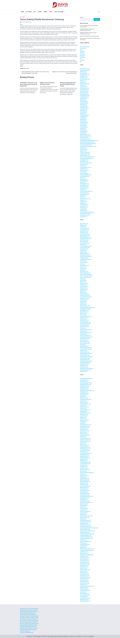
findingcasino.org (84, 489)
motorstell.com (83, 252)
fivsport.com (83, 182)
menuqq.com (23, 608)
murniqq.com (27, 623)
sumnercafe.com (84, 188)
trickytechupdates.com (85, 362)
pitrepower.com (83, 350)
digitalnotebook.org (84, 427)
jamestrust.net (83, 280)
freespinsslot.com (84, 433)
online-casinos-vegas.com (86, 356)
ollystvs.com (83, 474)
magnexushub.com (84, 89)
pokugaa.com (83, 592)
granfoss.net (83, 344)
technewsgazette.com (85, 295)
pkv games (26, 68)
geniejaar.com (83, 417)
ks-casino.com (83, 171)
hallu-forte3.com (84, 340)
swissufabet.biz (83, 106)
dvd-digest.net (83, 331)
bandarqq (82, 60)
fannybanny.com (84, 572)
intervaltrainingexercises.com (87, 548)
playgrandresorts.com (85, 595)
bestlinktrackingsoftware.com (87, 554)
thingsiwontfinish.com (85, 601)
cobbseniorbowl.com (85, 153)
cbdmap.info (83, 396)
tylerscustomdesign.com (86, 246)
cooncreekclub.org (84, 229)
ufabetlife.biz (83, 113)
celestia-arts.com (84, 232)
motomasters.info (84, 508)
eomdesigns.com (84, 503)
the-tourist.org (83, 266)
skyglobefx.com (84, 499)
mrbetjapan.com (84, 299)
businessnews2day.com (85, 520)
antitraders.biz (83, 147)
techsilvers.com (83, 179)
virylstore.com (83, 250)
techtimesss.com (84, 249)
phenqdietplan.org (84, 186)
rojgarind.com (83, 442)
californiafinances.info (85, 323)
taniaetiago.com (84, 207)
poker (81, 49)
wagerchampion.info (85, 495)
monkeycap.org (83, 262)
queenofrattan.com (84, 480)
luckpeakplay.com (84, 581)
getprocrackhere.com (85, 569)
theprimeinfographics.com (86, 536)
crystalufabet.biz (84, 127)
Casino (40, 11)
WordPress (91, 636)
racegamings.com (84, 589)
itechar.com (83, 80)
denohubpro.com (84, 483)
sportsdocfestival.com (85, 598)
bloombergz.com (84, 271)
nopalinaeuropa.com (85, 215)
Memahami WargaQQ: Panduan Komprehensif (89, 36)
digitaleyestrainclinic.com (86, 353)
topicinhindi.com (84, 381)
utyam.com (82, 197)
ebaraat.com (83, 85)
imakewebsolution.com (85, 403)
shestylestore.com (84, 599)
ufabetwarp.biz (83, 98)
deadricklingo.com (84, 497)
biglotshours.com (84, 92)
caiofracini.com (83, 465)
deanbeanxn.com (84, 397)
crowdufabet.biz (84, 131)
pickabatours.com (84, 388)
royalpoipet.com (84, 551)
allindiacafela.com (84, 346)
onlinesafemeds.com (85, 95)
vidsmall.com (83, 518)
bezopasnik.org (83, 313)
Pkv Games (29, 11)
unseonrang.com (84, 468)
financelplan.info (84, 391)
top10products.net (84, 387)
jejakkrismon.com (84, 289)
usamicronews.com (84, 583)
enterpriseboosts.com (85, 272)
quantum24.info (83, 512)
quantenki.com (83, 514)
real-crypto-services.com (86, 162)
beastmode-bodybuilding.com (87, 390)
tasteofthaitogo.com (84, 310)
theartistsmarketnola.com (86, 332)
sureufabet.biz (83, 121)
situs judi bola (28, 622)
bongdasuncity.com (84, 430)
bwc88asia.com (84, 168)
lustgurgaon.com (84, 415)
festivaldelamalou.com (85, 237)
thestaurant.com (84, 553)
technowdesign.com (85, 155)
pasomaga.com (83, 210)
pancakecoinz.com (84, 406)
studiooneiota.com (84, 487)
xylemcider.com (84, 206)
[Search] (99, 12)
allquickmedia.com (84, 293)
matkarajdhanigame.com (86, 399)
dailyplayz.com (83, 568)
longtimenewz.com (84, 578)
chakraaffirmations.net (85, 412)
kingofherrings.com (84, 298)
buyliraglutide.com (84, 94)
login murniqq (30, 625)
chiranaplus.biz (83, 334)
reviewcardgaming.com (85, 526)
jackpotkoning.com (84, 575)
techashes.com (83, 71)
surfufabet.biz (83, 118)
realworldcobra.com (85, 490)
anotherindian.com (84, 204)
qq (80, 61)
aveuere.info (83, 436)
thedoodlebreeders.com (85, 174)
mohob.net (82, 423)
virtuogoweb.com (84, 91)
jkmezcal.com (83, 547)
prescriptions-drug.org (85, 254)
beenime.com (83, 539)
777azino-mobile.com (85, 152)
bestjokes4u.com (84, 414)
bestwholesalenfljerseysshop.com (88, 143)
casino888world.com (85, 544)
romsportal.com (84, 596)
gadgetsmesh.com (84, 456)
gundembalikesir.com (85, 79)
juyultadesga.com (84, 161)
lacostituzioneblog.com (85, 198)
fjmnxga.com (83, 314)
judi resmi (30, 613)
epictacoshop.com (84, 320)
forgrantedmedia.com (85, 243)
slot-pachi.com (83, 432)
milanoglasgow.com (84, 338)
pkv (81, 58)
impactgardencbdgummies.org (87, 212)
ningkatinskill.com (84, 180)
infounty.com (83, 165)
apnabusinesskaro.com (85, 369)
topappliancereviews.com (86, 361)
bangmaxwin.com (84, 317)
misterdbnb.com (84, 545)
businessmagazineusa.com (86, 515)
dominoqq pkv (34, 608)
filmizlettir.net (83, 226)
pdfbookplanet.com (84, 478)
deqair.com (82, 177)
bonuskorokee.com (84, 560)
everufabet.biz (83, 129)
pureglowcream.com (85, 305)
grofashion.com (83, 584)
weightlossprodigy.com (85, 424)
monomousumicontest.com (86, 496)
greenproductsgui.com (85, 439)
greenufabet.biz (83, 109)
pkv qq (28, 608)
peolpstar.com (83, 244)
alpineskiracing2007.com (86, 347)
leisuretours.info (84, 459)
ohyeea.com (83, 200)
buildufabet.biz (83, 132)
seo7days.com (83, 304)
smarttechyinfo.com (84, 426)
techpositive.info (84, 466)
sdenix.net (82, 263)
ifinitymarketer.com (84, 574)
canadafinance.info (84, 325)
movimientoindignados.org (86, 191)
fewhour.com (83, 444)
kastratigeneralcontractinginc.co (87, 141)
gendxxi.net (83, 506)
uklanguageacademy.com (86, 382)
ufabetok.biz (83, 128)
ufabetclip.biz (83, 100)
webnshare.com (84, 451)
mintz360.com (83, 421)
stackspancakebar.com (85, 335)
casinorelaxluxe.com (85, 563)
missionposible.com (84, 355)
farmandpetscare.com (85, 462)
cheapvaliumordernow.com (86, 538)
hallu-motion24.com (84, 341)
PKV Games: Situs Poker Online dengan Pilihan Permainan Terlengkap (51, 636)
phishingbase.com (84, 587)
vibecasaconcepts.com (85, 511)
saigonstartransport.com (86, 316)
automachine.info (84, 492)
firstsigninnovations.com (86, 238)
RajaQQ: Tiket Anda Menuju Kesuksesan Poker (47, 83)
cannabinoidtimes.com (85, 438)
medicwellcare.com (84, 517)
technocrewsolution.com (86, 256)
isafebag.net (83, 269)
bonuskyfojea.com (84, 559)
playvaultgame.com (84, 593)
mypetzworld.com (84, 164)
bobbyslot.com (83, 418)
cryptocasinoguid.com (85, 138)
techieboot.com (83, 77)
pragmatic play (32, 614)
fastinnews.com (83, 571)
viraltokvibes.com (84, 257)
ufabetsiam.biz (83, 104)
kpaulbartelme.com (84, 532)
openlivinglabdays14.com (86, 144)
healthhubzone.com (84, 83)
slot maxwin (23, 617)
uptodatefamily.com (84, 194)
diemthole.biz (83, 290)
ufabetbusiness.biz (84, 107)
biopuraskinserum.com (85, 322)
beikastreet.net (83, 225)
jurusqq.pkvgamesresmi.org (26, 632)
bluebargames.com (84, 235)
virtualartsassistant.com (85, 535)
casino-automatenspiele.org (86, 275)
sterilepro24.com (84, 523)
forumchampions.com (85, 234)
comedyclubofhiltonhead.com (87, 533)
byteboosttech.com (84, 88)
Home (22, 11)
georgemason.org (84, 380)
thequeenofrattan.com (85, 481)
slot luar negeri (23, 613)
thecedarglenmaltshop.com (86, 378)
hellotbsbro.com (84, 460)
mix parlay (34, 622)
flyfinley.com (83, 408)
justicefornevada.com (85, 457)
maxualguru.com (84, 429)
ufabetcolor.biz (83, 110)
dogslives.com (83, 477)
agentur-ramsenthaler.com (86, 502)
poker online (28, 626)
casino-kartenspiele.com (86, 274)
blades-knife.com (84, 484)
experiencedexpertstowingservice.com (89, 527)
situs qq (30, 610)
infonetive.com (83, 319)
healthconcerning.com (85, 441)
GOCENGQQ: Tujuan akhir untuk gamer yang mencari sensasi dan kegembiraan (28, 84)
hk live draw (83, 48)
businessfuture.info (84, 393)
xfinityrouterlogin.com (85, 358)
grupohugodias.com (85, 176)
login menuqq (23, 625)
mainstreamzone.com (85, 448)
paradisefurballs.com (85, 435)
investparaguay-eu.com (85, 167)
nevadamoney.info (84, 326)
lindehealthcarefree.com (85, 384)
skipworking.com (84, 283)
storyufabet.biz (83, 124)
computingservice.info (85, 463)
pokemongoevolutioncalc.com (87, 586)
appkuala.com (83, 302)
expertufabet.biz (84, 101)
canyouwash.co (83, 73)
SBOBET (45, 11)
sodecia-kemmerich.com (86, 541)
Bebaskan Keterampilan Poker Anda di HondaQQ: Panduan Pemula (68, 84)
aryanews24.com (84, 149)
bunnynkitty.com (84, 311)
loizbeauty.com (83, 284)
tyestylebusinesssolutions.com (87, 550)
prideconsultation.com (85, 409)
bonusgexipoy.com (84, 562)
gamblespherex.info (84, 500)
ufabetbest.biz (83, 119)
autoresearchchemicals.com (86, 368)
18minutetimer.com (84, 445)
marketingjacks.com (85, 359)
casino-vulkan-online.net (86, 349)
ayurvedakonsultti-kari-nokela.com (88, 146)
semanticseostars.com (85, 447)
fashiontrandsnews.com (85, 135)
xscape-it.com (83, 150)
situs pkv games (28, 611)
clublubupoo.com (84, 556)
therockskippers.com (85, 343)
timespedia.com (84, 287)
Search (81, 17)
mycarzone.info (83, 509)
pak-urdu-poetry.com (85, 469)
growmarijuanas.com (85, 450)
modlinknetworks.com (85, 577)
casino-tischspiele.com (85, 277)
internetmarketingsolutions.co (87, 472)
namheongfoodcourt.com (86, 337)
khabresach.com (84, 365)
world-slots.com (84, 402)
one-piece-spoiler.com (85, 486)
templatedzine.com (84, 183)
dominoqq (82, 51)
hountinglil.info (83, 411)
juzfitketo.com (83, 209)
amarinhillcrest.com (84, 265)
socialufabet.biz (84, 116)
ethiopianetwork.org (85, 454)
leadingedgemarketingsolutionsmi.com (89, 140)
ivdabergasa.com (84, 159)
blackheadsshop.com (85, 529)
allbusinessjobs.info (84, 385)
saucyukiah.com (84, 223)
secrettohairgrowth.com (85, 308)
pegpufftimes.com (84, 231)
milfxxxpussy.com (84, 192)
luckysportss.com (84, 580)
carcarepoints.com (84, 173)
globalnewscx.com (84, 475)
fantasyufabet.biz (84, 103)
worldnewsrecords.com (85, 521)
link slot (35, 628)
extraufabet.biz (83, 112)
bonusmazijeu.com (84, 557)
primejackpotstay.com (85, 590)
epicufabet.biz (83, 125)
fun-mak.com (83, 542)
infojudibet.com (83, 394)
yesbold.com (83, 82)
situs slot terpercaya (85, 46)
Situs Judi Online (58, 11)
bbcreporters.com (84, 137)
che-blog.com (83, 405)
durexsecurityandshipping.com (87, 156)
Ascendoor (79, 636)
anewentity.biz (83, 301)
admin (22, 22)
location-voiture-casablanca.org (87, 530)
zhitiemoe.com (83, 201)
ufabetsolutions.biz (84, 115)
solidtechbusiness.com (85, 524)
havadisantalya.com (84, 74)
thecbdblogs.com (84, 367)
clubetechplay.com (84, 565)
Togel (50, 11)
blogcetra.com (83, 471)
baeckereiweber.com (85, 68)
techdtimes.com (84, 76)
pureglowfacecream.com (86, 296)
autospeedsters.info (84, 493)
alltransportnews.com (85, 134)
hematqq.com (34, 623)
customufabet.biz (84, 122)
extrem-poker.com (84, 170)
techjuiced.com (83, 86)
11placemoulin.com (84, 420)
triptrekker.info (83, 505)
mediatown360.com (84, 352)
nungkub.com (83, 203)
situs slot (26, 614)
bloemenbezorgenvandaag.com (87, 307)
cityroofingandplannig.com (86, 158)
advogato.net (83, 268)
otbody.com (83, 278)
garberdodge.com (84, 240)
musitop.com (83, 195)
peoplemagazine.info (85, 70)
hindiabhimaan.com (84, 364)
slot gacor (22, 616)
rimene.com (83, 328)
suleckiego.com (83, 371)
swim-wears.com (84, 241)
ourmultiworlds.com (84, 228)
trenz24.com (83, 281)
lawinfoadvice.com (84, 185)
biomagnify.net (83, 216)
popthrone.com (83, 400)
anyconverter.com (84, 286)
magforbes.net (83, 260)
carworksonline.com (85, 247)
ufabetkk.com (83, 292)
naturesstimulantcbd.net (85, 213)
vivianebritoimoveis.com (86, 259)
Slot (34, 11)
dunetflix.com (83, 189)
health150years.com (84, 253)
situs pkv (82, 52)
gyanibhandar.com (84, 97)
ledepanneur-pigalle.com (86, 329)
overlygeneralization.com (86, 453)
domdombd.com (84, 566)
